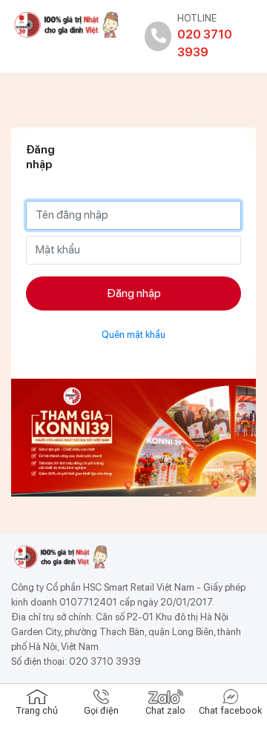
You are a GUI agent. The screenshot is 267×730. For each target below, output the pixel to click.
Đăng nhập (134, 293)
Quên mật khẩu (133, 334)
